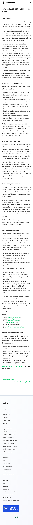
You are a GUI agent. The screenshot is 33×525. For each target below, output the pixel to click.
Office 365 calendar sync (9, 431)
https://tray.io (11, 322)
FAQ (4, 483)
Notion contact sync (8, 452)
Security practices (7, 466)
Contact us (5, 486)
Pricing (4, 409)
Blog (4, 460)
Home (4, 406)
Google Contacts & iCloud (9, 449)
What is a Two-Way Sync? (22, 382)
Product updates (7, 469)
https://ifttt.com (13, 320)
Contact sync (6, 411)
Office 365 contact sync (9, 434)
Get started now (7, 366)
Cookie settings (7, 472)
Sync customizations (8, 495)
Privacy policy (6, 463)
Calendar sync (6, 414)
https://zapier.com (14, 318)
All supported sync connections (11, 500)
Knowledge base (8, 379)
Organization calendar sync (10, 440)
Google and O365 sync (8, 437)
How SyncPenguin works (9, 492)
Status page (6, 489)
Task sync (5, 417)
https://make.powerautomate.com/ (15, 327)
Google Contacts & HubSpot (10, 446)
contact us (19, 366)
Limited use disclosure (8, 475)
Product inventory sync (9, 443)
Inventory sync (6, 420)
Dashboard (5, 423)
